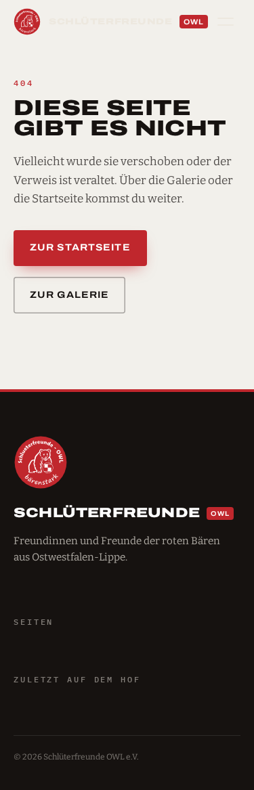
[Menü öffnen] (225, 22)
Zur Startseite (80, 247)
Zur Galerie (69, 295)
